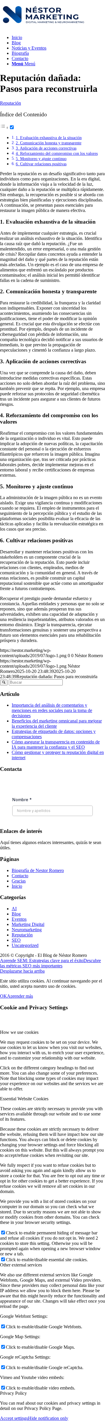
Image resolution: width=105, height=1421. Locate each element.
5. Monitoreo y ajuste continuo (41, 158)
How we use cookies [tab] (19, 1032)
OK (3, 996)
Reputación (10, 103)
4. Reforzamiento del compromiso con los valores (57, 153)
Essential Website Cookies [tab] (24, 1098)
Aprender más (20, 996)
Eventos (19, 919)
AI (14, 908)
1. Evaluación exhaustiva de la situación (49, 137)
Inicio (17, 886)
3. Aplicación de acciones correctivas (46, 148)
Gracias (19, 880)
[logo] (44, 27)
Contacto (20, 875)
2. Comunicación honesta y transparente (48, 143)
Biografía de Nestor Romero (38, 870)
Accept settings (14, 1418)
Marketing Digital (28, 924)
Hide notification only (48, 1418)
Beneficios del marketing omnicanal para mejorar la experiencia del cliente (57, 723)
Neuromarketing (27, 929)
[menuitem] (58, 37)
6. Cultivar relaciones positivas (41, 164)
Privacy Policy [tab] (13, 1393)
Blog (16, 913)
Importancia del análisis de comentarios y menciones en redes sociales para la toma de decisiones (52, 710)
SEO (16, 940)
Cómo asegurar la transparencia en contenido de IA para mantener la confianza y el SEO (56, 744)
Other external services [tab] (21, 1264)
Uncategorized (25, 945)
